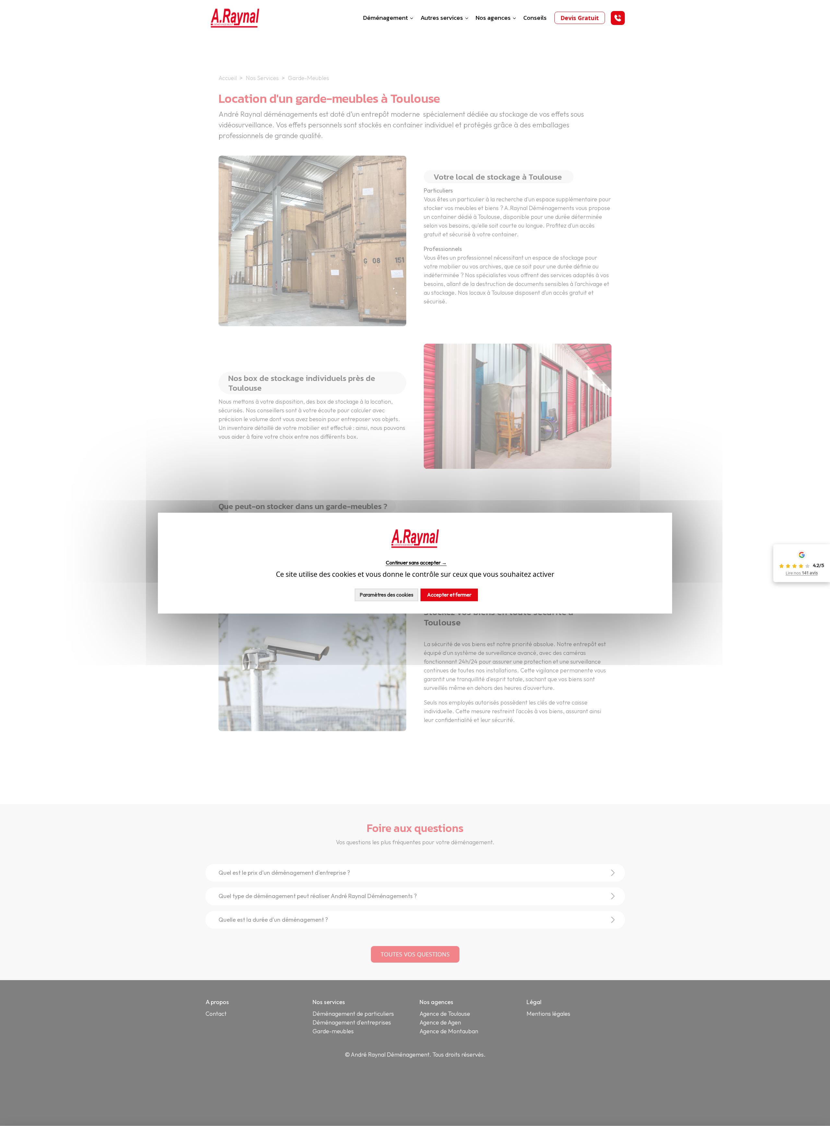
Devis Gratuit (580, 18)
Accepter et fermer (449, 594)
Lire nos (802, 573)
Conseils (535, 17)
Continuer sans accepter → (416, 563)
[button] (618, 18)
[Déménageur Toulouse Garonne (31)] (235, 17)
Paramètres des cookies (386, 594)
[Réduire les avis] (772, 563)
